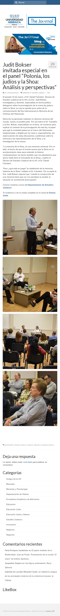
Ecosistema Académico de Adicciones (22, 499)
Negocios (10, 530)
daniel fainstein (9, 445)
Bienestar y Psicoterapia (17, 489)
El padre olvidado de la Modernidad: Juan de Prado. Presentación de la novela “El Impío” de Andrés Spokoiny (31, 554)
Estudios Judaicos (38, 93)
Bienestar (10, 484)
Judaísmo (30, 445)
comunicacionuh (12, 93)
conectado (27, 462)
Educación (10, 504)
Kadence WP (50, 611)
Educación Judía (13, 509)
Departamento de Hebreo (17, 494)
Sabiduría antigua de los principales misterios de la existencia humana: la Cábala (31, 576)
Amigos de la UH (13, 479)
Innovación (11, 524)
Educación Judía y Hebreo (18, 514)
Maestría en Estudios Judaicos (44, 445)
